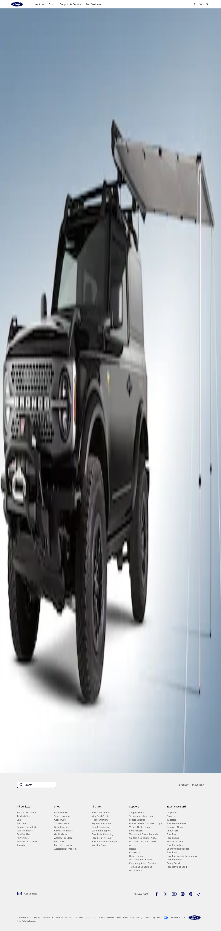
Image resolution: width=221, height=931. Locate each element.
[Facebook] (157, 894)
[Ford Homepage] (195, 918)
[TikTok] (199, 894)
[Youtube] (174, 894)
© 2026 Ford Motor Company (28, 918)
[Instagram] (183, 894)
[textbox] (36, 785)
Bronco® (184, 784)
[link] (46, 918)
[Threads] (191, 894)
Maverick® (198, 784)
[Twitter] (165, 894)
